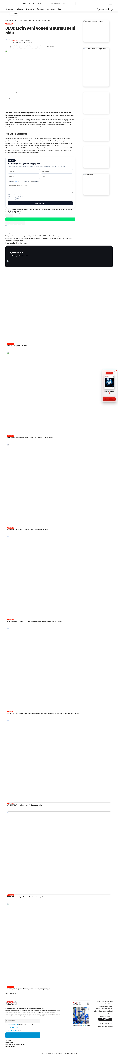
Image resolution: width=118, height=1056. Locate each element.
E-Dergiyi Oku (109, 399)
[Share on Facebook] (13, 47)
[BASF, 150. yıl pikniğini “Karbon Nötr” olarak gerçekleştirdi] (59, 852)
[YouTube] (107, 3)
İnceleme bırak (22, 243)
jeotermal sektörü (40, 209)
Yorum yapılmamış (24, 40)
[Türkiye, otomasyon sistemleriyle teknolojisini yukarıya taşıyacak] (59, 944)
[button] (94, 9)
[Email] (32, 47)
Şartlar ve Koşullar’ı (13, 1027)
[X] (106, 3)
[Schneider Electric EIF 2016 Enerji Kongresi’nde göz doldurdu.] (59, 485)
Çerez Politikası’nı (12, 1030)
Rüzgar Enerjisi (10, 1046)
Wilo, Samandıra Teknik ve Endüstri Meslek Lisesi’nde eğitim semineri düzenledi (34, 621)
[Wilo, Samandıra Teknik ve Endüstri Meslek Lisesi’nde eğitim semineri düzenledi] (59, 577)
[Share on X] (17, 47)
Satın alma (36, 181)
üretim (12, 211)
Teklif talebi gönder (40, 203)
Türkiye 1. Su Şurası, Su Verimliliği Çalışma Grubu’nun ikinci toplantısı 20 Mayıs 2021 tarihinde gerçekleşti (43, 713)
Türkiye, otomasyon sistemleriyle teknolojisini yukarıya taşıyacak (29, 989)
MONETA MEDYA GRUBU (71, 1053)
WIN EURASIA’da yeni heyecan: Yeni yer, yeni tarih (24, 805)
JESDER (48, 209)
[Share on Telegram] (28, 47)
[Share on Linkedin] (25, 47)
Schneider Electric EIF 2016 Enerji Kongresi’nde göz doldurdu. (28, 529)
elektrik (13, 209)
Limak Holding (55, 209)
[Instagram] (109, 3)
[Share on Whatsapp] (21, 47)
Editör (15, 40)
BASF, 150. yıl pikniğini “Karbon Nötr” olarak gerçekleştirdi (27, 897)
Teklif (18, 181)
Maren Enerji (63, 209)
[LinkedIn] (111, 3)
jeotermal (32, 209)
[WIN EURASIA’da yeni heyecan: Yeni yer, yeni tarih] (59, 761)
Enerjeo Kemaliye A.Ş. (22, 209)
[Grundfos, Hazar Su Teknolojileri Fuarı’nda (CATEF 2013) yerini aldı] (59, 393)
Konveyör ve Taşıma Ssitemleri (15, 1044)
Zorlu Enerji (17, 211)
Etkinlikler (9, 23)
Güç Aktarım (9, 1042)
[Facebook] (104, 3)
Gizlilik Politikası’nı (13, 1024)
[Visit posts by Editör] (8, 41)
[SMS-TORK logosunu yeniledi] (59, 301)
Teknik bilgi (27, 181)
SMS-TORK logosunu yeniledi (17, 346)
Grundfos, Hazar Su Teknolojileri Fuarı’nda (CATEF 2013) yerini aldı (30, 437)
